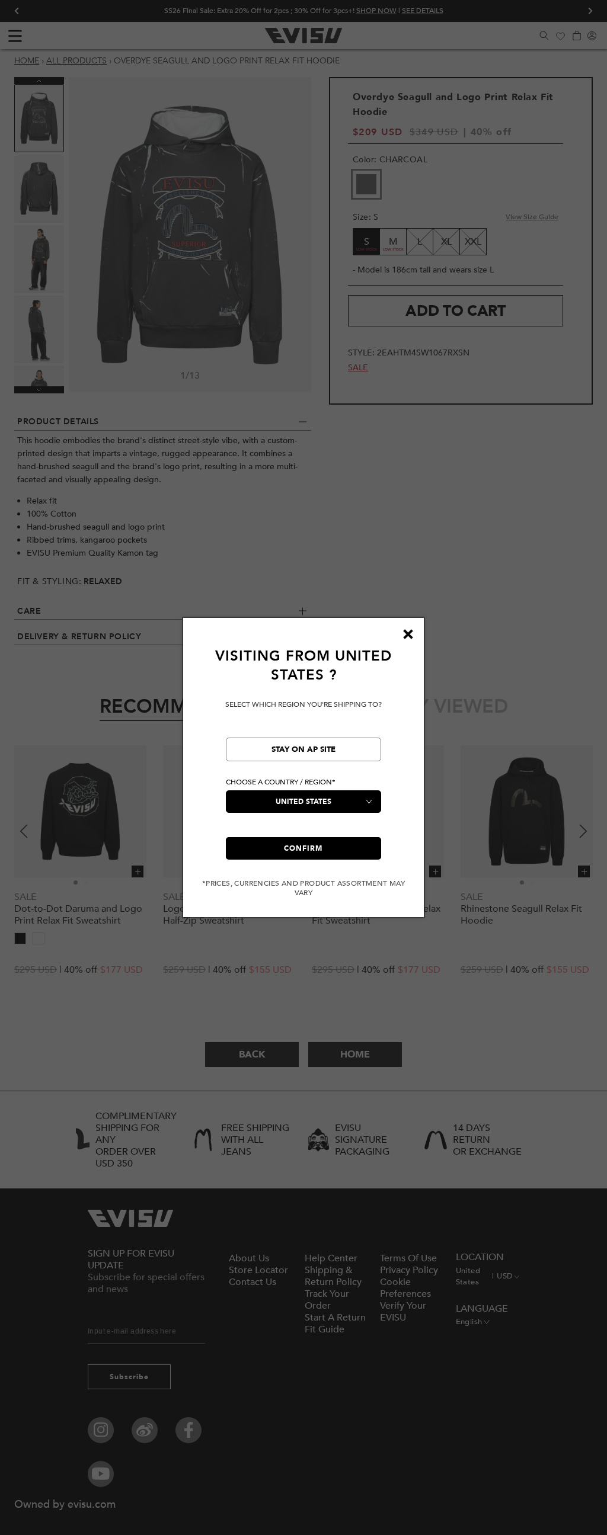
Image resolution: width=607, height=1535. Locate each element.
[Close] (408, 634)
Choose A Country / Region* (281, 782)
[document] (303, 772)
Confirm (303, 848)
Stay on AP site (303, 749)
